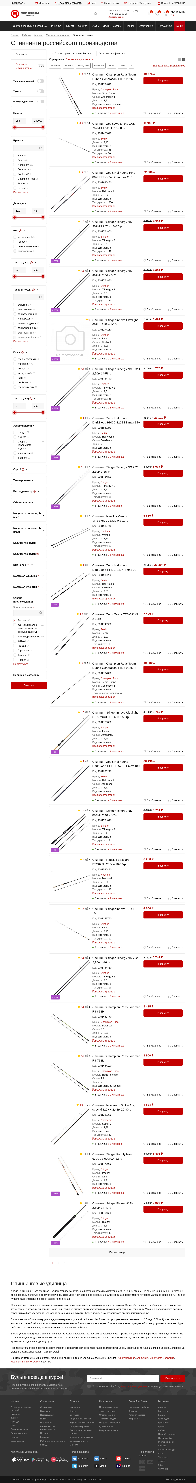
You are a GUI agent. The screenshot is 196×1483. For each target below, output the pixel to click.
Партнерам (46, 1422)
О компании (47, 1401)
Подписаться (172, 1378)
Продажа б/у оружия (139, 3)
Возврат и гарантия (79, 1426)
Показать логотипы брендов (169, 65)
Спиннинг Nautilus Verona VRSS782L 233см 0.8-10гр (110, 518)
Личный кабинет (138, 1401)
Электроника (146, 26)
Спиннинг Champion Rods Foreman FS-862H (116, 1009)
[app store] (20, 1459)
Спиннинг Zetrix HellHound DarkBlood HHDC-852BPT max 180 (116, 764)
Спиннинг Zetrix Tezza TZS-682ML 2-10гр (115, 616)
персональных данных (134, 1386)
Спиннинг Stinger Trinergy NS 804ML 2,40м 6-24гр (112, 813)
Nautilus (105, 531)
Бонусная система (108, 1430)
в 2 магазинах (116, 113)
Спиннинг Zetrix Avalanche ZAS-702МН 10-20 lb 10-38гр (114, 126)
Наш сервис (106, 1401)
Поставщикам (47, 1415)
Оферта (74, 1444)
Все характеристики (103, 108)
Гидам (43, 1418)
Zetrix (104, 138)
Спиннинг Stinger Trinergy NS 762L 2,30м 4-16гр (115, 960)
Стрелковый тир (107, 1415)
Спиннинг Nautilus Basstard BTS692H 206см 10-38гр (111, 862)
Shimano (27, 1361)
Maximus (16, 1361)
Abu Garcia (142, 1358)
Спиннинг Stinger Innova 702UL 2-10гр (115, 911)
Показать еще (117, 1252)
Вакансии (45, 1411)
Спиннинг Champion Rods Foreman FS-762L (116, 1058)
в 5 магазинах (116, 800)
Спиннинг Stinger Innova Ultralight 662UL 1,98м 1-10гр (115, 322)
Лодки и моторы (112, 26)
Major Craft (156, 1358)
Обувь (95, 26)
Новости (44, 1433)
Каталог (15, 1401)
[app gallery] (60, 1459)
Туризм (70, 26)
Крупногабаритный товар (82, 1422)
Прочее (130, 26)
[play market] (40, 1459)
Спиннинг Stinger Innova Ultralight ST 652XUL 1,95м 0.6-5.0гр (115, 715)
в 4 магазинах (116, 211)
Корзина (133, 1411)
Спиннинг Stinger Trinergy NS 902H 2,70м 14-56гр (116, 371)
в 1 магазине (115, 162)
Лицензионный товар (80, 1418)
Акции (179, 26)
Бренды (44, 1444)
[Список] (183, 59)
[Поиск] (71, 13)
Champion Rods (110, 89)
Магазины (44, 3)
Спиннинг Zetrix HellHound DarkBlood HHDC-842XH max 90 (114, 567)
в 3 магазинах (116, 653)
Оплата (73, 1411)
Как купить (75, 1407)
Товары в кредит (107, 1418)
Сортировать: (57, 59)
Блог (93, 3)
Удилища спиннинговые (24, 66)
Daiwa (36, 1361)
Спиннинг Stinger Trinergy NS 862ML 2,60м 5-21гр (112, 273)
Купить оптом (111, 3)
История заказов (137, 1415)
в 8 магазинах (116, 407)
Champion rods (126, 1358)
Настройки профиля (139, 1407)
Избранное (134, 1418)
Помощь (74, 1401)
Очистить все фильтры (112, 53)
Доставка (74, 1415)
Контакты (44, 1437)
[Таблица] (179, 59)
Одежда (82, 26)
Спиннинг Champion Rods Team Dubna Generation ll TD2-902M (114, 77)
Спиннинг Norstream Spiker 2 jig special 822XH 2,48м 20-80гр (113, 1107)
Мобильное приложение (52, 1441)
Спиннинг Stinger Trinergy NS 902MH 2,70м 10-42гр (112, 224)
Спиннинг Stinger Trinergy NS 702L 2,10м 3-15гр (115, 469)
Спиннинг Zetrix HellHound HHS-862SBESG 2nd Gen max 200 (114, 175)
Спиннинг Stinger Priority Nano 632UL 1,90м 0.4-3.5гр (112, 1156)
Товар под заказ (107, 1411)
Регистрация (178, 3)
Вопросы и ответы (79, 1441)
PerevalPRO (165, 26)
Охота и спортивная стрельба (30, 26)
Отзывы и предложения (82, 1437)
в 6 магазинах (116, 555)
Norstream (106, 1120)
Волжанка (168, 1358)
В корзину (163, 80)
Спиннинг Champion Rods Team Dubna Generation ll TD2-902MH (114, 666)
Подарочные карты (108, 1407)
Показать (29, 685)
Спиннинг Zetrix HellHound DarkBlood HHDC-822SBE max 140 (116, 420)
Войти (164, 3)
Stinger (105, 236)
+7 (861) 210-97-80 (117, 14)
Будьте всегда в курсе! (37, 1377)
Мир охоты (25, 13)
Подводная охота (19, 1429)
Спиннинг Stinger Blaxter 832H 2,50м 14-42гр (113, 1205)
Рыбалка (56, 26)
